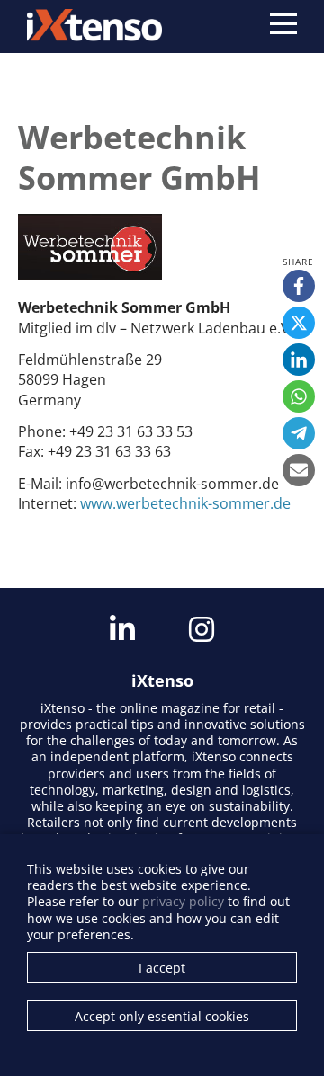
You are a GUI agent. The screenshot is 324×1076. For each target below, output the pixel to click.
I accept (162, 967)
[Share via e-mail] (299, 470)
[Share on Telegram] (299, 433)
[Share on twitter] (299, 323)
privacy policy (183, 901)
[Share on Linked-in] (299, 359)
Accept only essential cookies (162, 1016)
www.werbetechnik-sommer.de (185, 503)
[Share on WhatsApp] (299, 396)
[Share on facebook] (299, 286)
